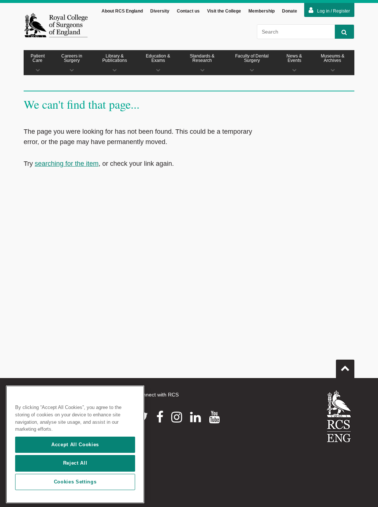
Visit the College (224, 11)
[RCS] (339, 416)
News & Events (294, 58)
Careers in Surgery (71, 58)
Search (344, 32)
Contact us (188, 11)
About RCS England (122, 11)
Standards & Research (202, 58)
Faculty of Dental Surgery (252, 58)
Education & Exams (158, 58)
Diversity (159, 11)
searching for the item (67, 163)
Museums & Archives (332, 58)
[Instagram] (176, 417)
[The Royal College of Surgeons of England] (56, 25)
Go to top (345, 369)
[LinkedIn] (195, 417)
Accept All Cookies (75, 444)
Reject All (75, 463)
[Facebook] (159, 417)
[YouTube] (214, 417)
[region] (75, 444)
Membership (261, 11)
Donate (289, 11)
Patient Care (38, 58)
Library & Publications (114, 58)
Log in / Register (333, 11)
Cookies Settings (75, 482)
